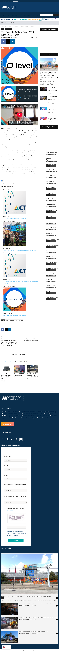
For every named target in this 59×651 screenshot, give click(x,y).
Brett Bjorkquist (50, 187)
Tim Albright (49, 279)
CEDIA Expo (12, 320)
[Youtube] (58, 1)
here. (2, 173)
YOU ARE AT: (4, 23)
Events (2, 26)
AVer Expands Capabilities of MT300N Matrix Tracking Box (31, 339)
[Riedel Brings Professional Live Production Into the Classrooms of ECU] (9, 637)
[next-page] (4, 381)
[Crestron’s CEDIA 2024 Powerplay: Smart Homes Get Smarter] (19, 368)
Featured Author (50, 204)
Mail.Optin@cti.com (51, 222)
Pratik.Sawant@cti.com (52, 251)
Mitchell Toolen (50, 233)
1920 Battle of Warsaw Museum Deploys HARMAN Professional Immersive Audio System (52, 99)
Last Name (7, 466)
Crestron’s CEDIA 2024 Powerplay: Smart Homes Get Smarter (19, 375)
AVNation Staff (43, 77)
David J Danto (49, 193)
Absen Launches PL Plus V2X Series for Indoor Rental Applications (53, 118)
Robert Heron (49, 256)
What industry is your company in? (15, 484)
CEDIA (7, 320)
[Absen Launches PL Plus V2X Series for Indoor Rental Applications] (43, 118)
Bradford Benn (50, 181)
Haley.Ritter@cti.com (51, 210)
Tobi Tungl (48, 291)
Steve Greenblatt (50, 274)
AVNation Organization (7, 37)
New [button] (8, 510)
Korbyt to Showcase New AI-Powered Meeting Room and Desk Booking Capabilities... (52, 109)
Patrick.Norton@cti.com (52, 245)
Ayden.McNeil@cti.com (52, 175)
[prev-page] (2, 381)
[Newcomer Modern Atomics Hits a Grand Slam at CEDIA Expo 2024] (6, 368)
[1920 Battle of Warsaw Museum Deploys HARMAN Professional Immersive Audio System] (43, 98)
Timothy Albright (50, 285)
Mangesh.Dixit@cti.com (52, 227)
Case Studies (22, 633)
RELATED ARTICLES (7, 361)
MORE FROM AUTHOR (21, 361)
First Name (7, 456)
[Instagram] (52, 1)
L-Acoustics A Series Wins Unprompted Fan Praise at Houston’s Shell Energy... (48, 74)
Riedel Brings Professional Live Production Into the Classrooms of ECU (33, 631)
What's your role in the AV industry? (15, 496)
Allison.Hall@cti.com (51, 152)
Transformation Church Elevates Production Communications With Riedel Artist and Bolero (38, 603)
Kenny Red (49, 216)
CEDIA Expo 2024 (9, 26)
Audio (21, 605)
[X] (56, 1)
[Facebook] (50, 1)
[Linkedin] (54, 1)
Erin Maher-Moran (51, 199)
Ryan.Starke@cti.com (52, 268)
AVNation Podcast (51, 164)
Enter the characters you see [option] (15, 508)
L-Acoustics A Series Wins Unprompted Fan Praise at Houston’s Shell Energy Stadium (26, 596)
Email (6, 475)
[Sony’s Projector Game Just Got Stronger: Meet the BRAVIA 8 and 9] (32, 368)
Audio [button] (11, 510)
